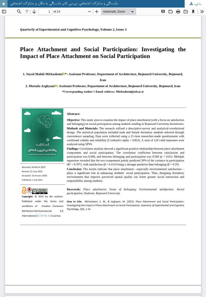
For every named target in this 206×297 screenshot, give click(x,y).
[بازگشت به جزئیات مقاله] (4, 4)
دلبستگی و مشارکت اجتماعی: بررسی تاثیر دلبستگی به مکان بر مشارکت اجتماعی (64, 4)
